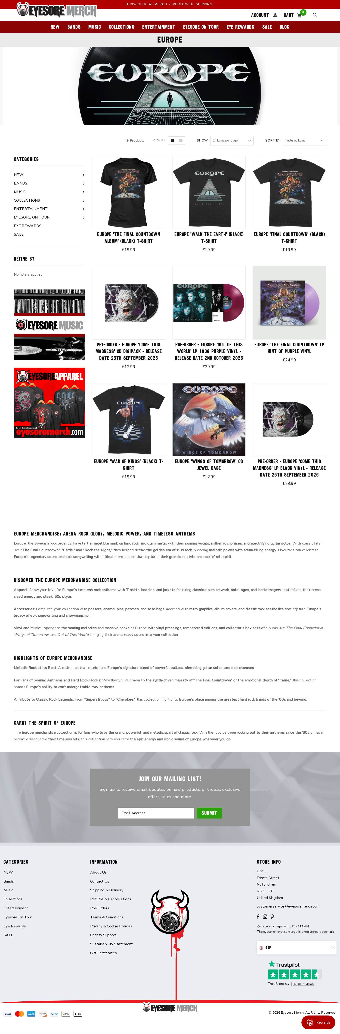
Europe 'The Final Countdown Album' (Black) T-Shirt (128, 238)
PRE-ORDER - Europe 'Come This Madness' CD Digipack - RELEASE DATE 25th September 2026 (129, 351)
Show (202, 140)
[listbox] (304, 140)
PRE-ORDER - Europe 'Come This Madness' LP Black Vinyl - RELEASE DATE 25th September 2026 (289, 468)
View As (159, 140)
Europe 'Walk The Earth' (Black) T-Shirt (209, 238)
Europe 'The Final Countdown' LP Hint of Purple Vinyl (289, 348)
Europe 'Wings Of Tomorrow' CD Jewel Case (209, 465)
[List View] (181, 140)
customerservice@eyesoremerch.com (288, 906)
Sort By (273, 140)
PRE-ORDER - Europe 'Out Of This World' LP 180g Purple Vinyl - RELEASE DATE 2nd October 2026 (209, 351)
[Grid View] (173, 140)
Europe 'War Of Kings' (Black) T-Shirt (128, 465)
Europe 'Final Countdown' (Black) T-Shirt (289, 238)
